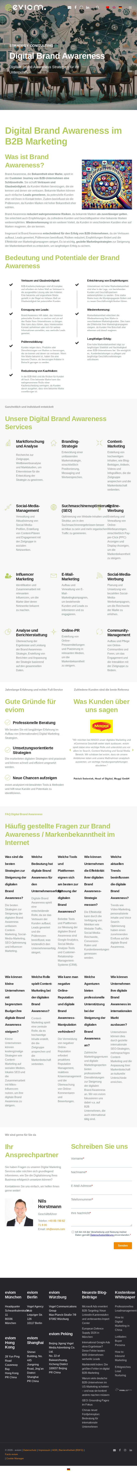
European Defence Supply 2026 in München (93, 1332)
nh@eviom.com (55, 1229)
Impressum (44, 1450)
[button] (70, 750)
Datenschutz (29, 1450)
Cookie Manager (15, 1458)
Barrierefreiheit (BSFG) (71, 1450)
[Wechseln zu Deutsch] (68, 1469)
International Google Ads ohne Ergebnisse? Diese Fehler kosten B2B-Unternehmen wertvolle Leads (96, 1350)
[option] (101, 748)
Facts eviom (11, 1454)
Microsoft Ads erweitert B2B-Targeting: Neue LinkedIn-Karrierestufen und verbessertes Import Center (95, 1315)
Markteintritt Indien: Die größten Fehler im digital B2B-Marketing (96, 1368)
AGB (54, 1450)
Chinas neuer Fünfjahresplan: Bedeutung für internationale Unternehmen (91, 1418)
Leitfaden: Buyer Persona (121, 1340)
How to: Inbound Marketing (121, 1356)
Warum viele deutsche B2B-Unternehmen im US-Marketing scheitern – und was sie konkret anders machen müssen (95, 1386)
